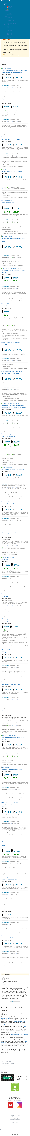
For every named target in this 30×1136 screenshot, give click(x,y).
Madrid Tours (6, 1065)
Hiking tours (9, 29)
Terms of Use (15, 1121)
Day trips (9, 13)
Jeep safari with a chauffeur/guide (11, 139)
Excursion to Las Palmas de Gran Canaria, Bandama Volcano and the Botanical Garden (14, 406)
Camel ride (9, 27)
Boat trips (6, 16)
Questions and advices (15, 1115)
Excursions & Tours (11, 12)
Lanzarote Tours (6, 1061)
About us (17, 1114)
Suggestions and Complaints (15, 1116)
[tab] (10, 1001)
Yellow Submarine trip (11, 23)
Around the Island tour (8, 345)
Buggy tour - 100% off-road (9, 436)
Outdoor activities (8, 24)
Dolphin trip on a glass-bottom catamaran (13, 469)
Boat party (9, 19)
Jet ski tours (9, 33)
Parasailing (9, 36)
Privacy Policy (15, 1122)
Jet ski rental (9, 31)
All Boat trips (9, 17)
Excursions (6, 10)
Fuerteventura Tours (8, 1063)
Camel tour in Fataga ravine (9, 879)
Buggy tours (9, 26)
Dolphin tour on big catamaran (10, 101)
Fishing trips (9, 21)
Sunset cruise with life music (9, 938)
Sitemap (16, 1118)
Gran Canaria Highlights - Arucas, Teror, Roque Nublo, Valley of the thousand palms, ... (14, 71)
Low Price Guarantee (15, 1119)
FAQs (13, 1118)
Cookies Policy (15, 1123)
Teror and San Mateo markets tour (11, 684)
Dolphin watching (10, 20)
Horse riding (9, 30)
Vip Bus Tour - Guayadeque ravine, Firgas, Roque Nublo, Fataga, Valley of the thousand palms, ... (14, 239)
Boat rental (5, 713)
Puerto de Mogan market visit (10, 504)
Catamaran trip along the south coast (12, 769)
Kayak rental (9, 34)
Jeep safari (9, 37)
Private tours (9, 14)
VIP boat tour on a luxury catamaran (11, 373)
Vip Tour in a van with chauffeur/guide (12, 171)
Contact (5, 3)
